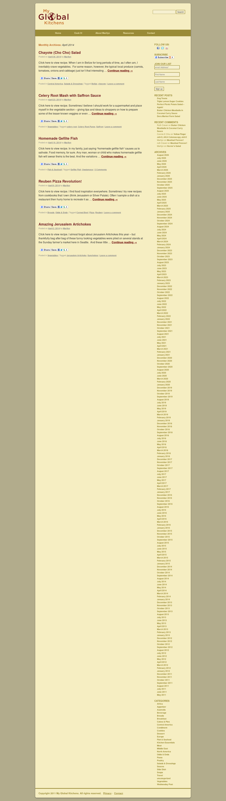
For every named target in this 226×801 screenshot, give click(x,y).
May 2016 (161, 515)
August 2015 (163, 542)
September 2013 (165, 611)
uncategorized (163, 778)
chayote (102, 83)
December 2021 (164, 321)
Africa (160, 703)
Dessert (161, 733)
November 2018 (164, 426)
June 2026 (162, 160)
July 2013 (161, 617)
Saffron (99, 126)
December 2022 (164, 286)
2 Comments (101, 169)
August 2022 (163, 298)
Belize (94, 83)
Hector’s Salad (174, 145)
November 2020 (164, 360)
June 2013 (162, 620)
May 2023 (161, 271)
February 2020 (164, 381)
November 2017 (164, 462)
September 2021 (165, 330)
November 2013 (164, 605)
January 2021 (163, 354)
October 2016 (163, 500)
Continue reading (120, 70)
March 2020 (162, 378)
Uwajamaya (87, 169)
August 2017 (163, 471)
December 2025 (164, 178)
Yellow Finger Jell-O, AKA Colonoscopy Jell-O (172, 136)
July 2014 (161, 581)
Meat (159, 745)
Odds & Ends (61, 212)
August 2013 (163, 614)
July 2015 (161, 545)
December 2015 (164, 530)
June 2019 (162, 405)
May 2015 (161, 551)
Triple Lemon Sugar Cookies (170, 101)
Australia (161, 709)
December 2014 (164, 566)
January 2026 (163, 175)
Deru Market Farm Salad (168, 116)
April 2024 (162, 238)
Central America (55, 83)
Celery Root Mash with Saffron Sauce (70, 95)
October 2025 (163, 184)
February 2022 (164, 316)
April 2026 (162, 166)
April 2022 (162, 310)
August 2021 (163, 333)
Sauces (160, 766)
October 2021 (163, 327)
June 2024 (162, 232)
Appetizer (161, 706)
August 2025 (163, 190)
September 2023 (165, 259)
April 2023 (162, 274)
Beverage (161, 712)
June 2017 (162, 477)
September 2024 (165, 223)
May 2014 (161, 587)
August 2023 (163, 262)
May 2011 (161, 694)
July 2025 (161, 193)
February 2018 (164, 453)
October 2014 (163, 572)
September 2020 (165, 366)
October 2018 (163, 429)
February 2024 (164, 244)
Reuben (99, 212)
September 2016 (165, 503)
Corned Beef (82, 212)
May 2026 (161, 163)
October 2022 (163, 292)
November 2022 (164, 289)
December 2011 (164, 673)
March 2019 (162, 414)
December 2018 (164, 423)
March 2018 (162, 450)
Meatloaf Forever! (175, 140)
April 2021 (162, 345)
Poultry (160, 760)
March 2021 (162, 348)
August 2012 (163, 650)
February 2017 (164, 488)
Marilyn (67, 56)
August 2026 (163, 154)
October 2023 (163, 256)
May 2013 (161, 623)
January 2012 (163, 670)
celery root (72, 126)
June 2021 (162, 339)
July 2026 (161, 157)
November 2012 (164, 641)
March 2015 (162, 557)
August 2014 (163, 578)
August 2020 (163, 369)
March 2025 (162, 205)
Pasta (159, 757)
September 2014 (165, 575)
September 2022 (165, 295)
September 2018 (165, 432)
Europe (160, 736)
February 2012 (164, 667)
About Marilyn (102, 32)
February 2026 (164, 172)
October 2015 (163, 536)
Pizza (91, 212)
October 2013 (163, 608)
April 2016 (162, 518)
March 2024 (162, 241)
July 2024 (161, 229)
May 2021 (161, 342)
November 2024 (164, 217)
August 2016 (163, 506)
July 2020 (161, 372)
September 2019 (165, 396)
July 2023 (161, 265)
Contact (151, 32)
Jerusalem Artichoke (77, 255)
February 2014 (164, 596)
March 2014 (162, 593)
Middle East (162, 748)
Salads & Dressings (73, 83)
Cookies (161, 730)
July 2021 (161, 336)
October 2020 (163, 363)
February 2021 (164, 351)
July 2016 (161, 509)
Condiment (162, 727)
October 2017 (163, 465)
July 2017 (161, 474)
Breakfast (161, 718)
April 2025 (162, 202)
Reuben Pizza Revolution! (60, 181)
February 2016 (164, 524)
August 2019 (163, 399)
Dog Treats (162, 98)
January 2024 (163, 247)
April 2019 (162, 411)
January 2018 (163, 456)
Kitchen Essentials (166, 742)
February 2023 (164, 280)
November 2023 (164, 253)
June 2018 (162, 441)
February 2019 (164, 417)
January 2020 (163, 384)
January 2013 (163, 635)
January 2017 (163, 491)
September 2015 (165, 539)
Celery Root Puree (86, 126)
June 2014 (162, 584)
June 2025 (162, 196)
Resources (128, 32)
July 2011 (161, 688)
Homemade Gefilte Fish (58, 138)
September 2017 (165, 468)
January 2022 (163, 318)
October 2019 (163, 393)
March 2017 (162, 486)
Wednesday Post (165, 784)
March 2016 (162, 521)
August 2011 (163, 685)
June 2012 (162, 656)
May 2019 (161, 408)
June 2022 (162, 304)
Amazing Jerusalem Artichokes (65, 224)
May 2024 (161, 235)
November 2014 (164, 569)
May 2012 (161, 659)
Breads (50, 212)
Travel (160, 775)
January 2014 (163, 599)
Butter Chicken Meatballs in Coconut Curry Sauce (170, 112)
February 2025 (164, 208)
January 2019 (163, 420)
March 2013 (162, 629)
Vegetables (52, 126)
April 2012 (162, 661)
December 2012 (164, 638)
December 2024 (164, 214)
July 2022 (161, 301)
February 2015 (164, 560)
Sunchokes (93, 255)
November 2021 (164, 324)
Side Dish (161, 769)
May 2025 (161, 199)
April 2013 (162, 626)
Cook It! (78, 32)
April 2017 (162, 483)
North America (164, 751)
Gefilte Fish (75, 169)
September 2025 (165, 187)
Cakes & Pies (163, 721)
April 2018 (162, 447)
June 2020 (162, 375)
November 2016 (164, 497)
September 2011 (165, 682)
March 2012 (162, 664)
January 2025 (163, 211)
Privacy (107, 793)
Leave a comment (115, 83)
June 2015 (162, 548)
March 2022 (162, 313)
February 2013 (164, 632)
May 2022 (161, 307)
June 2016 (162, 512)
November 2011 (164, 676)
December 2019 (164, 387)
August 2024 (163, 226)
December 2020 (164, 357)
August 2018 (163, 435)
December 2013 (164, 602)
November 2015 (164, 533)
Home (58, 32)
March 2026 (162, 169)
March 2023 (162, 277)
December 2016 (164, 494)
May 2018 (161, 444)
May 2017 (161, 480)
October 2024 (163, 220)
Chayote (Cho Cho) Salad (60, 52)
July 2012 (161, 653)
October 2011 (163, 679)
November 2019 (164, 390)
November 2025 (164, 181)
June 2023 (162, 268)
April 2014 (162, 590)
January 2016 (163, 527)
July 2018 (161, 438)
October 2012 (163, 644)
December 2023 (164, 250)
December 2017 (164, 459)
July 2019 (161, 402)
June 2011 (162, 691)
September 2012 (165, 647)
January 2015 (163, 563)
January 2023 (163, 283)
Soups (160, 772)
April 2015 (162, 554)
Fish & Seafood (54, 169)
